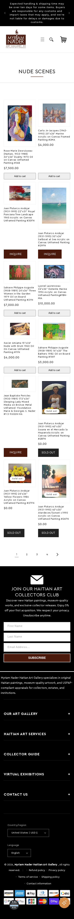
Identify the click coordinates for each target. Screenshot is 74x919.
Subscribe (37, 658)
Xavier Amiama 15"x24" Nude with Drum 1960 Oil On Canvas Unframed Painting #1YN (19, 347)
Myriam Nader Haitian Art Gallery (36, 864)
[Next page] (57, 554)
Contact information (39, 883)
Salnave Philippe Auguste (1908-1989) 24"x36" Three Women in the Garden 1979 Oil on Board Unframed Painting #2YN (20, 293)
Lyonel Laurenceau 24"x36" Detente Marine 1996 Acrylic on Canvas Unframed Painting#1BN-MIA (52, 292)
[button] (42, 39)
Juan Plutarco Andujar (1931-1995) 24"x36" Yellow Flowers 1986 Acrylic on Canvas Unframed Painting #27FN (19, 497)
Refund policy (37, 870)
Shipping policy (50, 877)
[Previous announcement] (5, 13)
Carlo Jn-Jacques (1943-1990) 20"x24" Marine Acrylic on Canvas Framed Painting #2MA (54, 135)
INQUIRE (16, 254)
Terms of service (28, 877)
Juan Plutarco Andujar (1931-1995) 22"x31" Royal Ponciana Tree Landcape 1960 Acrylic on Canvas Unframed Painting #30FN (19, 214)
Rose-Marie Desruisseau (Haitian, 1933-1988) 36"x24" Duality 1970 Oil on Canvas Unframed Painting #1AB (18, 157)
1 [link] (16, 554)
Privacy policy (57, 870)
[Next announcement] (69, 13)
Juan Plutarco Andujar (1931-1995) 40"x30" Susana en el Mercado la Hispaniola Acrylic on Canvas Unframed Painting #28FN (54, 431)
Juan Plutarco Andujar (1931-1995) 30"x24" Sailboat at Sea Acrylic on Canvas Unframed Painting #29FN (54, 239)
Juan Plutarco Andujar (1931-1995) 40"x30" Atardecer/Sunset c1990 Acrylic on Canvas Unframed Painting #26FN (53, 512)
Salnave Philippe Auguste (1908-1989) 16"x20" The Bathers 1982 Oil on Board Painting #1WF (54, 352)
